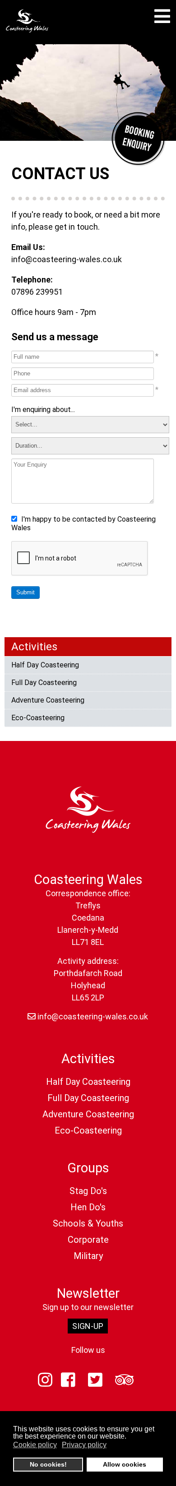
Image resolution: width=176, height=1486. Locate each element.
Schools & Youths (88, 1223)
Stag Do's (88, 1190)
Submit (25, 592)
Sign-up (87, 1326)
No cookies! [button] (48, 1464)
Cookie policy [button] (35, 1445)
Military (88, 1255)
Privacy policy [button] (84, 1445)
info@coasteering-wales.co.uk (66, 259)
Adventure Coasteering (47, 700)
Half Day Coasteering (45, 665)
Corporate (88, 1239)
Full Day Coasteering (44, 682)
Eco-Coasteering (38, 717)
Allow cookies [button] (124, 1464)
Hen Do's (88, 1207)
